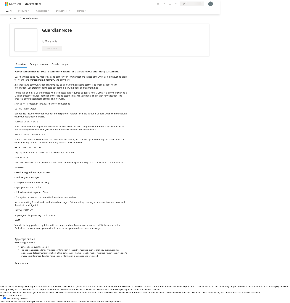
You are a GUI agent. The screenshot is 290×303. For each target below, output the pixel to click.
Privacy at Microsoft (191, 292)
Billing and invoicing (175, 286)
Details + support (60, 64)
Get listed (209, 286)
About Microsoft (157, 292)
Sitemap (29, 301)
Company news (173, 292)
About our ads (97, 301)
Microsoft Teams (94, 292)
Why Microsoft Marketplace (13, 286)
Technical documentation (94, 286)
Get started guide (73, 286)
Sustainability (253, 292)
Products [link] (14, 18)
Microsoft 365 (53, 292)
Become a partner (195, 286)
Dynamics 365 (38, 292)
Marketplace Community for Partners (65, 289)
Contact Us (39, 301)
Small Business (133, 292)
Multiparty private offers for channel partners (137, 289)
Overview (21, 64)
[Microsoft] (13, 4)
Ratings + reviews (39, 64)
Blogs (31, 286)
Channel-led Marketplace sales (99, 289)
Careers (144, 292)
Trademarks (83, 301)
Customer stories (42, 286)
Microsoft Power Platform (73, 292)
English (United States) (11, 295)
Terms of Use (70, 301)
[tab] (21, 64)
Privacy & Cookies (54, 301)
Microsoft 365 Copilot (114, 292)
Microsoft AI (6, 292)
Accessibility (240, 292)
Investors (206, 292)
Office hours (58, 286)
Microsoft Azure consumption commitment (143, 286)
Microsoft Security (22, 292)
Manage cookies (113, 301)
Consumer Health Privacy (12, 301)
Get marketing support (226, 286)
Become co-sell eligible (34, 289)
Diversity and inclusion (222, 292)
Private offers (114, 286)
